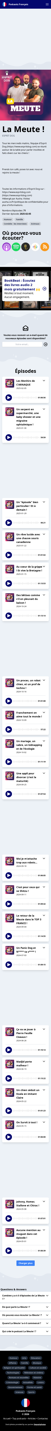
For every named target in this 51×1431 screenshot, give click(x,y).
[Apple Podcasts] (6, 247)
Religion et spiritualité (14, 1367)
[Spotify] (16, 247)
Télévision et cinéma (33, 1372)
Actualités (28, 1382)
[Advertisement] (25, 34)
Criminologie (12, 1382)
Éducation (36, 1358)
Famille (19, 219)
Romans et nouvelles (19, 1377)
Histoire (37, 1377)
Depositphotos (40, 1424)
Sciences (19, 1392)
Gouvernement (15, 1387)
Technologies (13, 1372)
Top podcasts (19, 1418)
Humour (8, 219)
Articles (32, 1418)
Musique (37, 1363)
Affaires (12, 1363)
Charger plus (26, 1263)
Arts (24, 1358)
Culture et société (38, 1367)
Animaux (35, 223)
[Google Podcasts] (35, 247)
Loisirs (41, 1382)
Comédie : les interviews (15, 223)
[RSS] (44, 247)
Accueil (6, 1418)
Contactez (43, 1418)
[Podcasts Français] (25, 1402)
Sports (31, 1392)
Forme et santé (34, 1387)
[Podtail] (25, 247)
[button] (47, 4)
